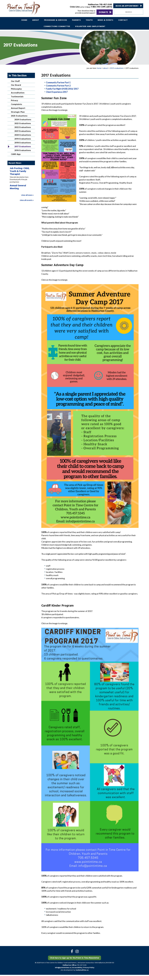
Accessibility (77, 967)
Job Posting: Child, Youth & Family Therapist (19, 171)
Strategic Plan (18, 112)
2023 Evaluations (22, 123)
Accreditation (17, 93)
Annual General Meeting (18, 187)
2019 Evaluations (22, 139)
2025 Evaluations (19, 116)
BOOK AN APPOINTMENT (127, 6)
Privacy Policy (88, 967)
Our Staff (15, 81)
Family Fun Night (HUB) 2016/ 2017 (62, 88)
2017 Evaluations (22, 146)
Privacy (14, 100)
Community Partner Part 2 (58, 85)
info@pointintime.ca (63, 967)
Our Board (16, 85)
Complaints (16, 104)
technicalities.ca (82, 970)
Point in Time (32, 8)
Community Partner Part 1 (58, 82)
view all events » (27, 200)
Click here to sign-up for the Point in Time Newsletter (74, 958)
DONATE (103, 12)
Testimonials (17, 96)
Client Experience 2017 (57, 92)
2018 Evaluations (22, 142)
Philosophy (16, 89)
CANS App (16, 154)
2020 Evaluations (22, 135)
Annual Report (18, 108)
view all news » (27, 195)
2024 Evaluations (22, 119)
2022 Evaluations (22, 127)
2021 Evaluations (22, 131)
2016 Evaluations (22, 150)
